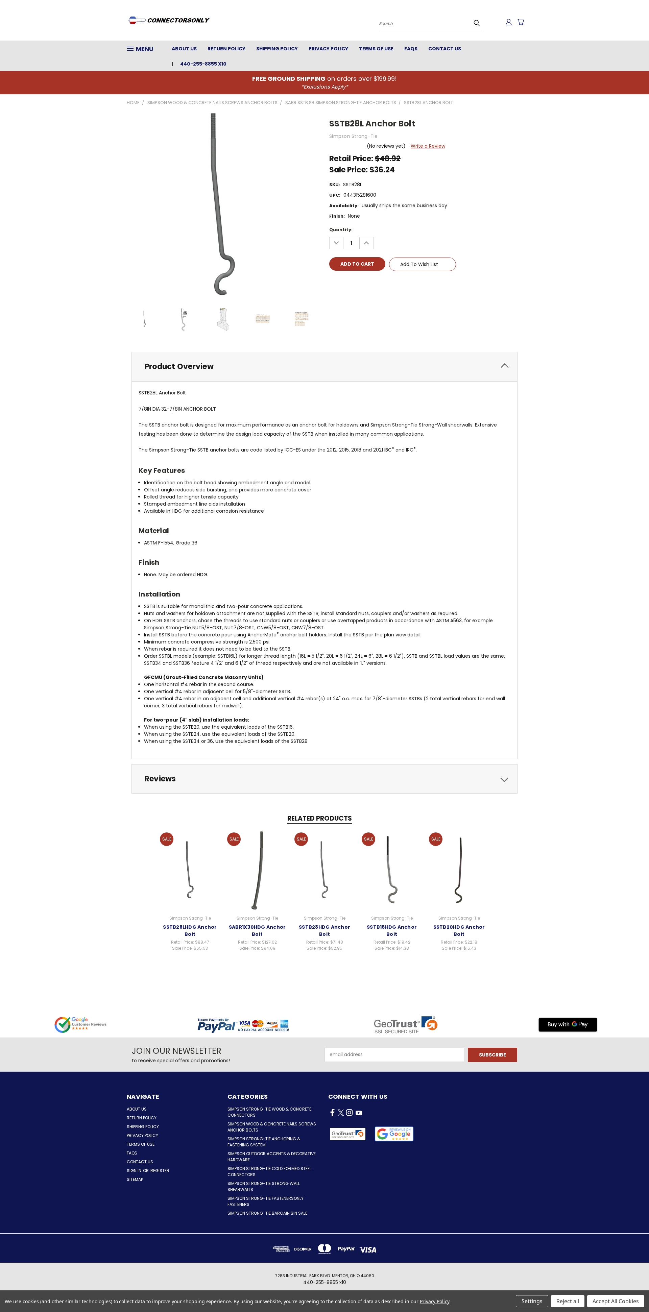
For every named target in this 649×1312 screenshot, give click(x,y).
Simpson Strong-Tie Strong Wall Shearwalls (263, 1186)
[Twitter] (368, 283)
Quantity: (341, 229)
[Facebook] (334, 283)
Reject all (567, 1301)
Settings (532, 1301)
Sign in (134, 1170)
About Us (184, 48)
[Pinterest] (380, 283)
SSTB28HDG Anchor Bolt (324, 931)
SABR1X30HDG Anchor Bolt (257, 931)
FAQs (410, 48)
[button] (394, 1133)
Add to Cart (190, 869)
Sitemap (135, 1179)
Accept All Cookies (616, 1301)
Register (159, 1170)
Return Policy (226, 48)
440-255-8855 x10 (203, 63)
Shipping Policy (277, 48)
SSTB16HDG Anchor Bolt (392, 931)
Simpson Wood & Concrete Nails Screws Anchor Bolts (271, 1127)
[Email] (345, 283)
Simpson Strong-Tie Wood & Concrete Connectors (269, 1112)
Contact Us (444, 48)
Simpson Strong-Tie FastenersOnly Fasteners (265, 1201)
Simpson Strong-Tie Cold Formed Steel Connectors (269, 1171)
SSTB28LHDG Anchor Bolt (190, 931)
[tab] (324, 366)
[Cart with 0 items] (520, 22)
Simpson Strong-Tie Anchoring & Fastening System (263, 1142)
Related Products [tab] (319, 818)
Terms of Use (376, 48)
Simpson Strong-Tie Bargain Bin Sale (267, 1213)
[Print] (357, 283)
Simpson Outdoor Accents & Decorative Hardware (271, 1157)
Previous (631, 1291)
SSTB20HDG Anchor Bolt (459, 931)
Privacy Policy (328, 48)
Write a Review (428, 146)
